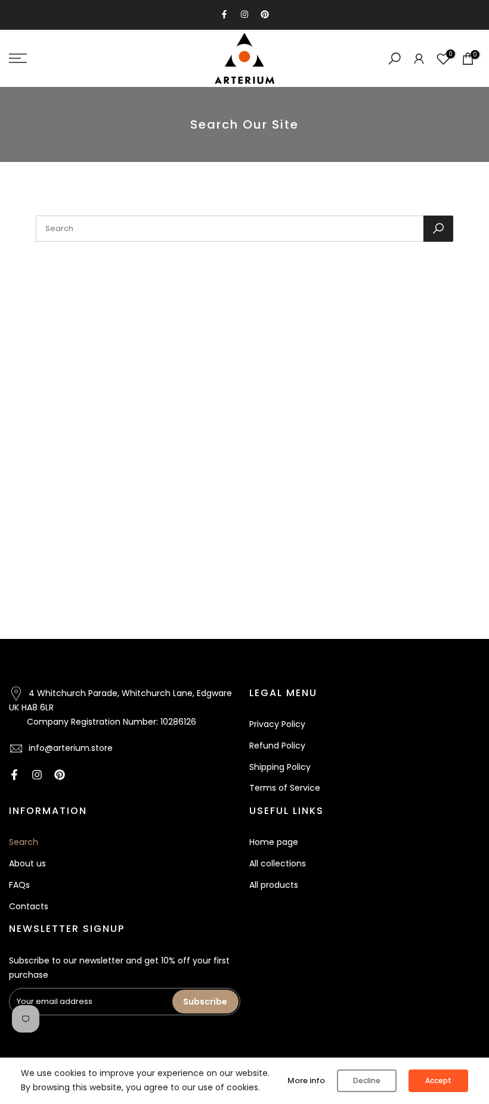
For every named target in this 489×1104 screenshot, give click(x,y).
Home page (273, 842)
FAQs (19, 885)
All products (273, 885)
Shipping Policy (280, 767)
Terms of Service (284, 788)
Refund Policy (277, 745)
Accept (438, 1080)
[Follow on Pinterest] (265, 14)
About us (27, 863)
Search (23, 842)
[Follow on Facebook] (224, 14)
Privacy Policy (277, 724)
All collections (277, 863)
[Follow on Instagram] (244, 14)
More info (306, 1080)
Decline (366, 1080)
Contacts (28, 906)
